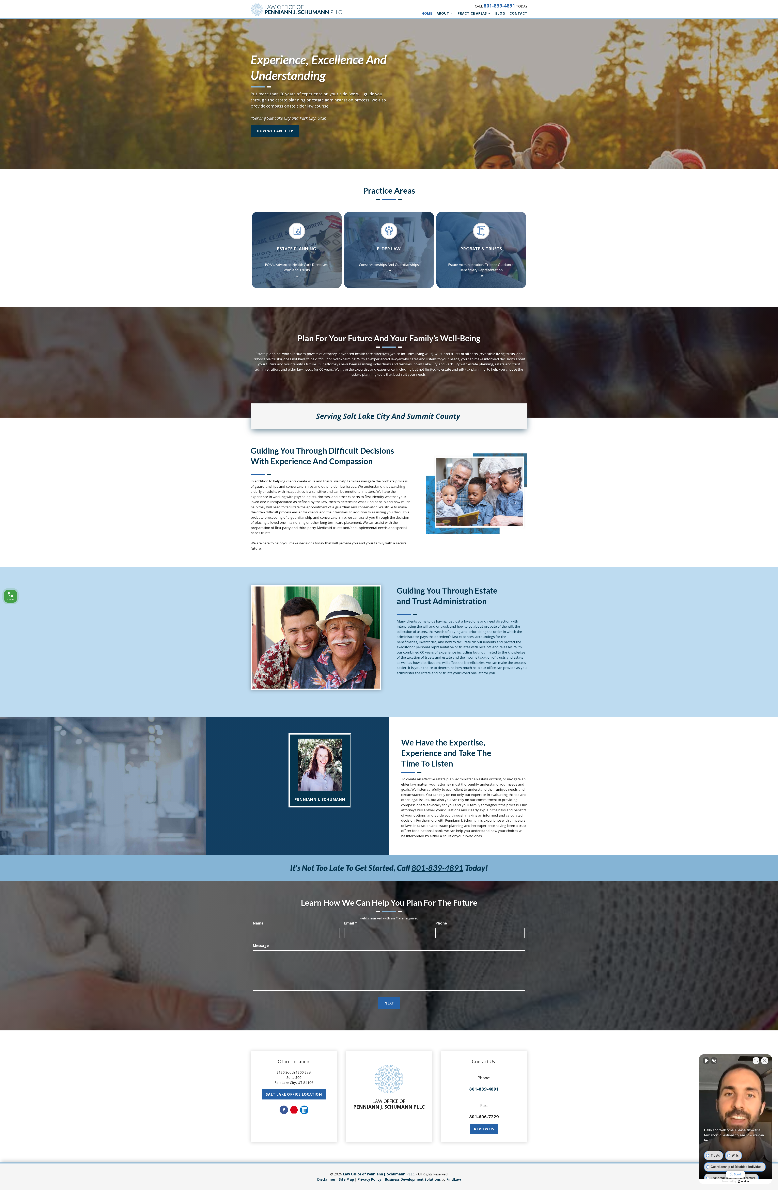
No (381, 603)
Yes (395, 603)
